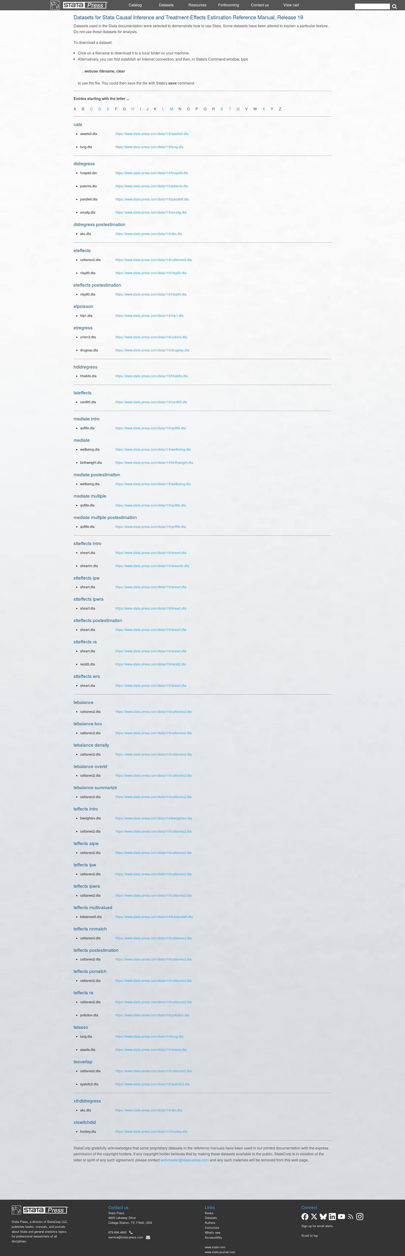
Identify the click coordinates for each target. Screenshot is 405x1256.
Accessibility (213, 1237)
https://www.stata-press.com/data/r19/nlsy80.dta (151, 272)
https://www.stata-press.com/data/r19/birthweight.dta (154, 462)
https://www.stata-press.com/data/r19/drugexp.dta (152, 350)
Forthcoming (228, 5)
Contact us (260, 5)
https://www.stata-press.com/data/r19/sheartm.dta (152, 565)
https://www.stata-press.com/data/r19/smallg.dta (151, 212)
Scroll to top (309, 1235)
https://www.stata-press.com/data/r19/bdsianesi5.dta (154, 916)
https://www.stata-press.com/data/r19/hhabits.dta (151, 375)
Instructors (212, 1227)
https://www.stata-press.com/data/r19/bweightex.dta (153, 818)
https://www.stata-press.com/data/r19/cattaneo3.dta (153, 938)
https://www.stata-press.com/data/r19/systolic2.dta (152, 1084)
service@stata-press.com (125, 1237)
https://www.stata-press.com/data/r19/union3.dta (151, 336)
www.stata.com (215, 1247)
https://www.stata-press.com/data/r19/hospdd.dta (151, 172)
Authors (210, 1222)
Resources (197, 5)
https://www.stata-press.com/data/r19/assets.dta (151, 1049)
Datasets (166, 5)
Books (209, 1213)
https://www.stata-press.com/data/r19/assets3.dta (151, 133)
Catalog (135, 5)
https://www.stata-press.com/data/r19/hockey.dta (151, 1131)
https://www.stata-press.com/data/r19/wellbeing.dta (153, 449)
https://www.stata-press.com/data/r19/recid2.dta (150, 664)
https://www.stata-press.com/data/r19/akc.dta (148, 233)
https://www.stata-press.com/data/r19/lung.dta (149, 146)
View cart (291, 5)
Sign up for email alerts (317, 1226)
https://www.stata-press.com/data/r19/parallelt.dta (152, 199)
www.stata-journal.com (220, 1252)
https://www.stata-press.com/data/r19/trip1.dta (149, 315)
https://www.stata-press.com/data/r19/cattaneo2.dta (153, 259)
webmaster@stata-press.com (185, 1160)
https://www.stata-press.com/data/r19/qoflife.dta (150, 428)
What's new (212, 1232)
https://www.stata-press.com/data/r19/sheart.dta (150, 552)
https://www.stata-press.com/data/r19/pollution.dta (152, 1015)
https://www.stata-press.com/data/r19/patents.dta (151, 186)
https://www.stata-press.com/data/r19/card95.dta (151, 401)
